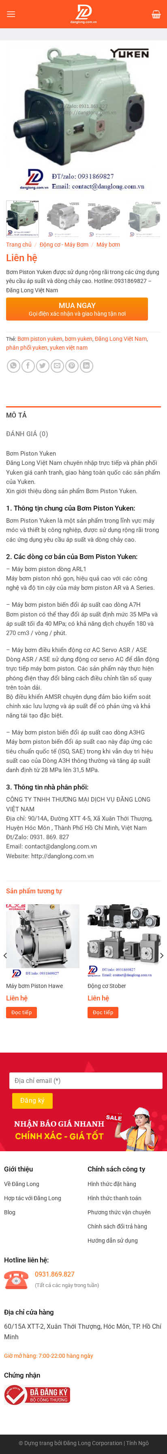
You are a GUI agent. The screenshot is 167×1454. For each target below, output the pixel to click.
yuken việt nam (69, 347)
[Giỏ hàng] (156, 14)
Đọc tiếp (21, 1012)
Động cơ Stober (107, 986)
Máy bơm (108, 244)
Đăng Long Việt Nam (121, 339)
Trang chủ (19, 244)
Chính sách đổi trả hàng (117, 1226)
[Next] (147, 119)
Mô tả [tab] (16, 415)
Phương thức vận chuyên (119, 1212)
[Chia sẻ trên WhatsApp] (13, 366)
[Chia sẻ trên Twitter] (42, 366)
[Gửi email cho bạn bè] (57, 366)
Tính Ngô (137, 1443)
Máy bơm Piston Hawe (34, 986)
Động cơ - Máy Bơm (64, 244)
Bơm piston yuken (39, 339)
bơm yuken (78, 339)
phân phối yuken (26, 347)
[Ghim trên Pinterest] (72, 366)
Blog (9, 1212)
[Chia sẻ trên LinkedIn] (86, 366)
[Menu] (11, 14)
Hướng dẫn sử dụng (113, 1240)
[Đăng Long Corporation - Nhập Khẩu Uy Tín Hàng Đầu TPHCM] (83, 14)
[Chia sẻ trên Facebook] (28, 366)
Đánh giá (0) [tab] (27, 434)
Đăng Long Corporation (92, 1443)
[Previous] (19, 119)
